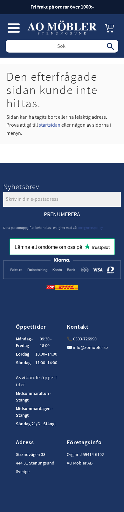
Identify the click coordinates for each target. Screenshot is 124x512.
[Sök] (110, 46)
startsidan (49, 125)
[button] (14, 28)
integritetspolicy (90, 227)
